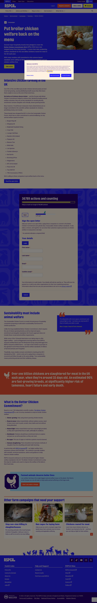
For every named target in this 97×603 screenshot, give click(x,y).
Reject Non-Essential (54, 75)
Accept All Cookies (66, 75)
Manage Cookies (30, 75)
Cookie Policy (50, 71)
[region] (49, 70)
